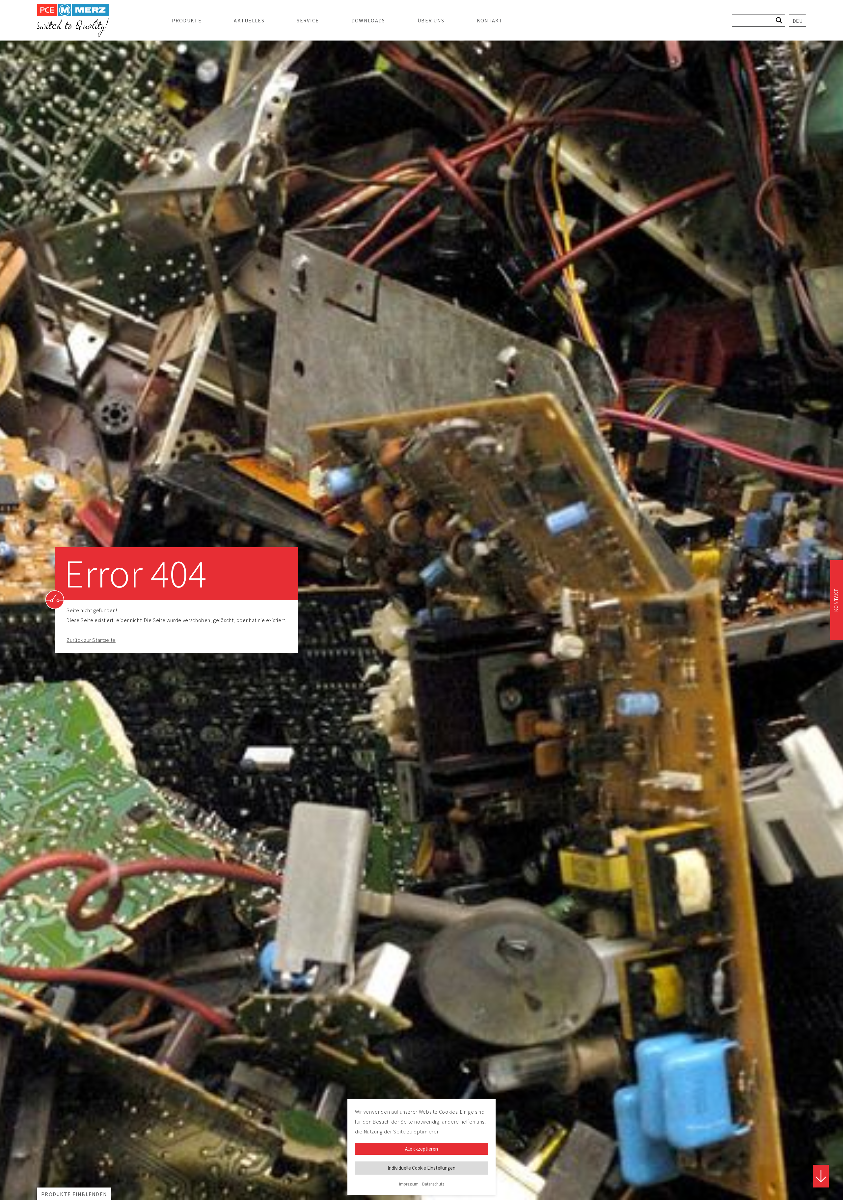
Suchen (779, 20)
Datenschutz (433, 1184)
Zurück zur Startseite (91, 640)
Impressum (409, 1184)
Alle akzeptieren (421, 1149)
